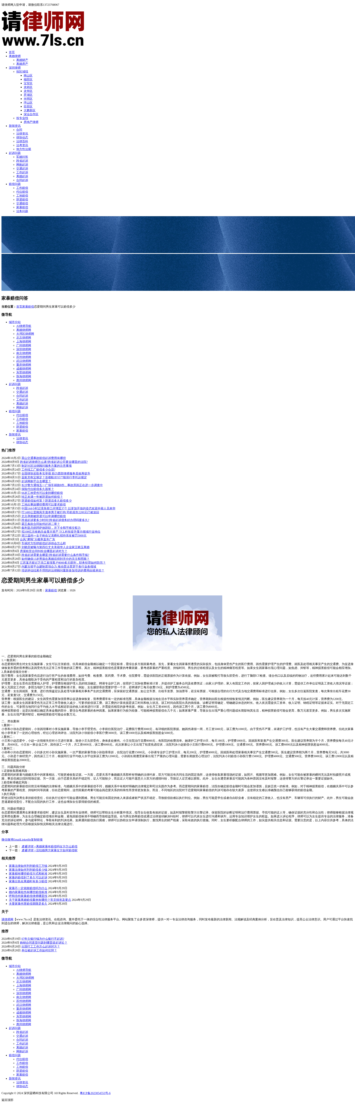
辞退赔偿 (22, 199)
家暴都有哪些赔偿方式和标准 (28, 873)
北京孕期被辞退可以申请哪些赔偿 (43, 516)
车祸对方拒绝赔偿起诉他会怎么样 (43, 543)
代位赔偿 (22, 191)
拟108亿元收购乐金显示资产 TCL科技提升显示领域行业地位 (60, 531)
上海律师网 (23, 341)
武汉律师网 (23, 360)
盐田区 (28, 106)
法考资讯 (22, 145)
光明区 (28, 98)
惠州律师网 (23, 380)
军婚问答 (22, 156)
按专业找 (22, 118)
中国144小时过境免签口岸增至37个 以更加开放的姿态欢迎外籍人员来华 (68, 508)
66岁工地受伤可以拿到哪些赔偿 (42, 492)
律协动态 (22, 137)
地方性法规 (23, 149)
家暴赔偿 (22, 207)
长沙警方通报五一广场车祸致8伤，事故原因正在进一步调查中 (62, 485)
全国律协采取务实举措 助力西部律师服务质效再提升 (55, 473)
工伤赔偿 (22, 187)
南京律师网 (23, 353)
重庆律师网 (23, 364)
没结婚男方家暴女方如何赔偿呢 (49, 850)
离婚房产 (22, 63)
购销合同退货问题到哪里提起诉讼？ (43, 942)
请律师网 (7, 919)
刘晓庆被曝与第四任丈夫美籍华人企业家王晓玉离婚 (55, 547)
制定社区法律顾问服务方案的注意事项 (46, 465)
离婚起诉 (22, 176)
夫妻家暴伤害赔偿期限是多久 (28, 903)
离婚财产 (22, 59)
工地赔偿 (22, 195)
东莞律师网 (23, 372)
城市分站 (15, 322)
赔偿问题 (15, 184)
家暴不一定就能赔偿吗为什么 (28, 888)
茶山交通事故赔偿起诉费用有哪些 (43, 458)
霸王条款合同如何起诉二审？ (40, 523)
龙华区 (28, 90)
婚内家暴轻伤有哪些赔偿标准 (28, 892)
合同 (19, 129)
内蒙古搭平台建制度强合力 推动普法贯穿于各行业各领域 (58, 566)
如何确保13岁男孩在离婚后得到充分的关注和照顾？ (55, 558)
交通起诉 (22, 168)
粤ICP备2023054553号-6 (95, 1093)
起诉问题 (15, 153)
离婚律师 (15, 56)
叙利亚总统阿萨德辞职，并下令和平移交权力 (51, 527)
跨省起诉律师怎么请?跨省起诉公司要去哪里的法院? (54, 461)
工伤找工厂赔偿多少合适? (38, 469)
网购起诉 (22, 164)
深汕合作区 (31, 114)
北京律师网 (23, 337)
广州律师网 (23, 345)
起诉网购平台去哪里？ (36, 481)
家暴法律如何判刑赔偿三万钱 (28, 865)
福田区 (28, 79)
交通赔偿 (22, 203)
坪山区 (28, 102)
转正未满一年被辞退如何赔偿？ (42, 496)
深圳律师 (15, 67)
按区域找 (22, 71)
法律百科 (22, 141)
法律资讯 (22, 133)
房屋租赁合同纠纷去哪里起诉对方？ (43, 551)
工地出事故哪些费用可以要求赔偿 (43, 504)
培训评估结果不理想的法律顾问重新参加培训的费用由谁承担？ (62, 570)
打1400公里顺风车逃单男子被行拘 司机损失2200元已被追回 (60, 512)
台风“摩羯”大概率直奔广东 (37, 539)
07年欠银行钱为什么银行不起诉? (42, 938)
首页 (12, 52)
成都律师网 (23, 368)
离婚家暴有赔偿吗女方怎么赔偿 (49, 846)
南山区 (28, 75)
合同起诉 (22, 180)
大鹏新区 (30, 110)
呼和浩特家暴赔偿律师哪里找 (28, 895)
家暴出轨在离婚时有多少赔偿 (28, 881)
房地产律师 (31, 122)
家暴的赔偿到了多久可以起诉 (28, 877)
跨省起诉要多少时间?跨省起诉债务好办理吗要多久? (55, 520)
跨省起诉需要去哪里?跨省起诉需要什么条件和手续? (55, 554)
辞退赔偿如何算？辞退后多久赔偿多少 (46, 500)
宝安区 (28, 83)
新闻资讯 (15, 125)
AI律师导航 (23, 326)
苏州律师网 (23, 357)
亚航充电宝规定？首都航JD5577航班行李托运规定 (54, 477)
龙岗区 (28, 87)
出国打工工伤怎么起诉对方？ (40, 946)
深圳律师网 (23, 349)
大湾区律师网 (25, 333)
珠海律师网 (23, 376)
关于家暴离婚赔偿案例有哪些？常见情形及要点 (40, 899)
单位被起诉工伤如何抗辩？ (39, 950)
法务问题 (22, 211)
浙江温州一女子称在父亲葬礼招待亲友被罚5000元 (54, 535)
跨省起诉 (22, 160)
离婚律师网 (23, 329)
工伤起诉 (22, 172)
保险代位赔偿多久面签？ (37, 489)
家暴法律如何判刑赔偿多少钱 (28, 869)
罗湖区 (28, 94)
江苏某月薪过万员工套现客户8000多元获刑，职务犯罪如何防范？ (63, 562)
